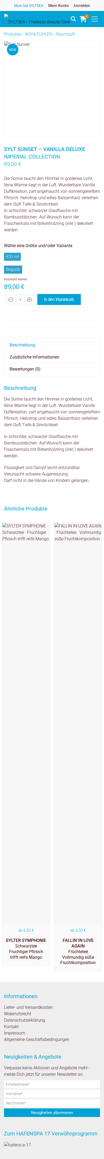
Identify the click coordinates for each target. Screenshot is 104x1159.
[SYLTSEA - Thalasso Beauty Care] (37, 18)
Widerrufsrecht (17, 1013)
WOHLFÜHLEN (38, 34)
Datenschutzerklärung (24, 1020)
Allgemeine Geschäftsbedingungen (36, 1039)
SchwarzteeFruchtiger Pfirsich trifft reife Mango (26, 949)
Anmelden (82, 5)
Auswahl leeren (15, 279)
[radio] (12, 257)
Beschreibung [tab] (22, 345)
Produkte (12, 34)
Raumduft (65, 34)
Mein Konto (58, 5)
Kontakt (11, 1026)
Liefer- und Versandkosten (28, 1007)
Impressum (14, 1033)
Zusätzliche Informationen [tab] (34, 357)
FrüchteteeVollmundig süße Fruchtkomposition (78, 951)
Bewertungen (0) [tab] (25, 369)
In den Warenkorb (59, 299)
